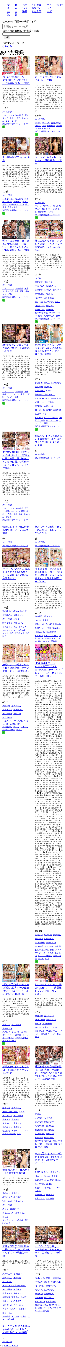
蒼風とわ (39, 383)
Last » (15, 1345)
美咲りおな (18, 623)
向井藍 (23, 1297)
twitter (60, 5)
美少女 (14, 1131)
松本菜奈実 (51, 632)
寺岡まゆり (49, 406)
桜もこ (47, 383)
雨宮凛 (5, 1217)
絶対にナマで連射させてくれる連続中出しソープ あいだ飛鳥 (48, 529)
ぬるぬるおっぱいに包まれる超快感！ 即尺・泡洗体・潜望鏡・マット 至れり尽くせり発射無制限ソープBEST (48, 575)
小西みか (39, 1016)
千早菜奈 (17, 1127)
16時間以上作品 (42, 950)
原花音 (47, 1282)
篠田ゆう (50, 309)
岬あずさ (57, 290)
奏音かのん (7, 1123)
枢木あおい (40, 294)
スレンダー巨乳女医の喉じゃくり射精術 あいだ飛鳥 (48, 160)
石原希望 (17, 1301)
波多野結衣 (49, 298)
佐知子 (58, 946)
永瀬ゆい (50, 294)
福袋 (52, 950)
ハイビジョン (8, 115)
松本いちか (40, 1301)
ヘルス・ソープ (51, 635)
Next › (8, 1345)
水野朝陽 (17, 1278)
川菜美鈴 (57, 624)
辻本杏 (38, 398)
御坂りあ (48, 387)
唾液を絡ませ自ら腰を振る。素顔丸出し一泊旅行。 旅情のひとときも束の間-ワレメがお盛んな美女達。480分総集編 (48, 1072)
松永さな (50, 1134)
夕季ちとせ (7, 1301)
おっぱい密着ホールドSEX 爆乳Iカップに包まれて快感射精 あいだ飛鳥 (16, 80)
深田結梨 (39, 946)
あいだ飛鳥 (7, 112)
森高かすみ (56, 398)
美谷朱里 (39, 302)
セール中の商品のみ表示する (18, 21)
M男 (58, 316)
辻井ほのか (7, 615)
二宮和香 (50, 402)
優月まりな (51, 1019)
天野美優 (6, 706)
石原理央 (50, 1194)
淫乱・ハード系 (45, 1308)
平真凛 (5, 627)
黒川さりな (7, 709)
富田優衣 (39, 406)
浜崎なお (6, 1193)
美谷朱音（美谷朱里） (45, 282)
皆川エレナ (40, 402)
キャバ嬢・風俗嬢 (19, 1032)
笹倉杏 (38, 1023)
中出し (12, 118)
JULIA (48, 390)
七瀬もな (48, 935)
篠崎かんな (40, 1194)
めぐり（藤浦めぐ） (11, 1209)
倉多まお (6, 1119)
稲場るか (48, 290)
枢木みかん (51, 286)
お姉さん (6, 630)
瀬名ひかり (49, 946)
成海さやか (40, 1019)
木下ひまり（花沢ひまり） (14, 1285)
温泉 (27, 291)
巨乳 (19, 118)
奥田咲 (49, 410)
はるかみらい (8, 1213)
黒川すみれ (7, 1274)
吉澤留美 (22, 627)
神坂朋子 (24, 611)
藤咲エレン (18, 615)
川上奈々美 (40, 410)
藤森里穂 (39, 938)
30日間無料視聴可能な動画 (36, 8)
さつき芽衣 (49, 1180)
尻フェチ (15, 1316)
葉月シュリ (49, 938)
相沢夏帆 (17, 1197)
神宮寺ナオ (49, 1122)
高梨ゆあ (56, 628)
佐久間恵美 (18, 709)
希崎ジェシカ (41, 414)
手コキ (38, 123)
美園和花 (6, 1297)
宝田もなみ (16, 706)
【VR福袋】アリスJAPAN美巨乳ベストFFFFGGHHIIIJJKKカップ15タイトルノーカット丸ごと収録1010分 (49, 669)
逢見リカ (6, 1108)
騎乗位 (23, 1316)
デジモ (50, 212)
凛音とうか (20, 1213)
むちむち (7, 46)
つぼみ (38, 278)
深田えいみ (40, 309)
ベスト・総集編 (51, 417)
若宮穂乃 (57, 1278)
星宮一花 (39, 387)
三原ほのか (40, 286)
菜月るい (45, 1172)
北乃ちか (13, 627)
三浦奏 (16, 619)
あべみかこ (40, 390)
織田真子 (50, 1184)
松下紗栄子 (7, 1197)
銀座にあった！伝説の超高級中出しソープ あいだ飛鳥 (16, 529)
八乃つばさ (40, 1126)
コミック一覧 (49, 8)
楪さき (58, 1180)
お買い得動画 (24, 8)
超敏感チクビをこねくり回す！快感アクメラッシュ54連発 (15, 1069)
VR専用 (50, 953)
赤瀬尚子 (39, 1114)
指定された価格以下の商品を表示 (20, 30)
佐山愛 (49, 624)
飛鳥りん (39, 1290)
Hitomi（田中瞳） (42, 620)
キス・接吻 (7, 294)
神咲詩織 (39, 1137)
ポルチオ (57, 1308)
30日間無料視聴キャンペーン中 (15, 124)
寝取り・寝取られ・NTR (13, 204)
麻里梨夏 (39, 290)
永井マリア (40, 1198)
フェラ (38, 209)
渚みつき (39, 298)
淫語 (55, 209)
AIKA (57, 301)
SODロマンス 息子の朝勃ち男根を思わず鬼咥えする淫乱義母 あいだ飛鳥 (16, 1329)
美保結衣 (50, 1126)
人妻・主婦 (12, 207)
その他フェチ (49, 316)
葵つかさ (46, 398)
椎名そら (50, 306)
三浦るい (39, 935)
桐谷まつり (7, 623)
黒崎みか (17, 713)
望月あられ (7, 1281)
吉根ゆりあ (7, 611)
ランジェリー (13, 394)
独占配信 (19, 115)
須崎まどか (51, 942)
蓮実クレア (40, 306)
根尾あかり (49, 1137)
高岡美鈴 (15, 1119)
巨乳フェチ (56, 123)
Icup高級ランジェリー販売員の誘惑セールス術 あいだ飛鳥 (16, 347)
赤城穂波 (57, 935)
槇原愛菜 (39, 616)
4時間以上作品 (8, 729)
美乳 (17, 291)
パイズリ (15, 121)
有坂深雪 (39, 1130)
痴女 (8, 121)
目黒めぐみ (40, 632)
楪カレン (48, 616)
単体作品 (51, 125)
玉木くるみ (49, 1016)
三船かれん (18, 1201)
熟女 (21, 514)
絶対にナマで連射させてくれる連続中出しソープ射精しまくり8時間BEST (15, 667)
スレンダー (47, 209)
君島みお (6, 1024)
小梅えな (17, 1123)
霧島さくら (55, 1172)
